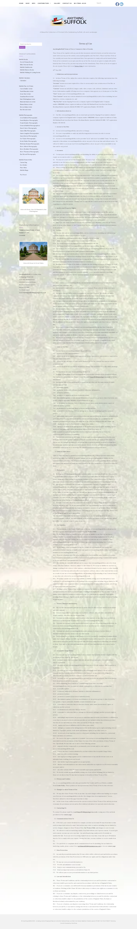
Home (21, 3)
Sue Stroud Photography (28, 154)
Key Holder (23, 165)
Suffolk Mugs (24, 170)
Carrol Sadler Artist (26, 89)
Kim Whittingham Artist (27, 99)
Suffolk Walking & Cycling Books (30, 72)
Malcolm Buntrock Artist (27, 102)
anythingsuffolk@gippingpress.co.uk (64, 186)
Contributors (43, 3)
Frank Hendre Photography (28, 123)
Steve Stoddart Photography (29, 149)
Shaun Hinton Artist (26, 104)
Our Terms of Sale (89, 828)
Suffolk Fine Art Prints (26, 86)
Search (22, 47)
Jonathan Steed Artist (27, 96)
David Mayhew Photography (29, 120)
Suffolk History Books (27, 70)
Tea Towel (23, 175)
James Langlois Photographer (29, 133)
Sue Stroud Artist (25, 109)
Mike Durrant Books (26, 64)
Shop (28, 3)
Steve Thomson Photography (29, 152)
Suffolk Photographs (25, 115)
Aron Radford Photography (28, 118)
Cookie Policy (60, 785)
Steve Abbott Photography (28, 146)
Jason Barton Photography (28, 136)
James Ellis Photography (28, 131)
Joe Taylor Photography (27, 138)
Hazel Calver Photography (28, 128)
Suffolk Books (23, 59)
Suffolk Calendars (24, 78)
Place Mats (23, 167)
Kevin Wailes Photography (28, 141)
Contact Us (67, 3)
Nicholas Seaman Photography (29, 144)
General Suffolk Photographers (30, 125)
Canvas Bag (23, 162)
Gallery (57, 3)
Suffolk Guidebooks (26, 67)
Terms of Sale (62, 513)
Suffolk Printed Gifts (25, 160)
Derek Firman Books (26, 62)
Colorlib (62, 923)
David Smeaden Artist (26, 91)
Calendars (23, 80)
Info (33, 3)
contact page (68, 814)
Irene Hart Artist (25, 94)
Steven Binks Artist (26, 107)
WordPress (74, 923)
